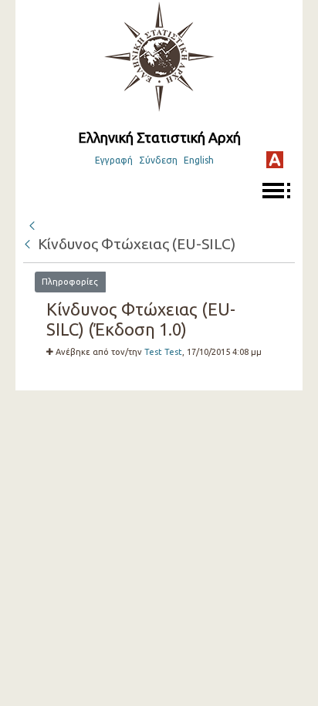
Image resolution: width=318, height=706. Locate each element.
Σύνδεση (158, 160)
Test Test (163, 351)
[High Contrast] (274, 159)
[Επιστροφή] (28, 244)
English (199, 160)
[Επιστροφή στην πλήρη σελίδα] (31, 223)
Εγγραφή (114, 160)
